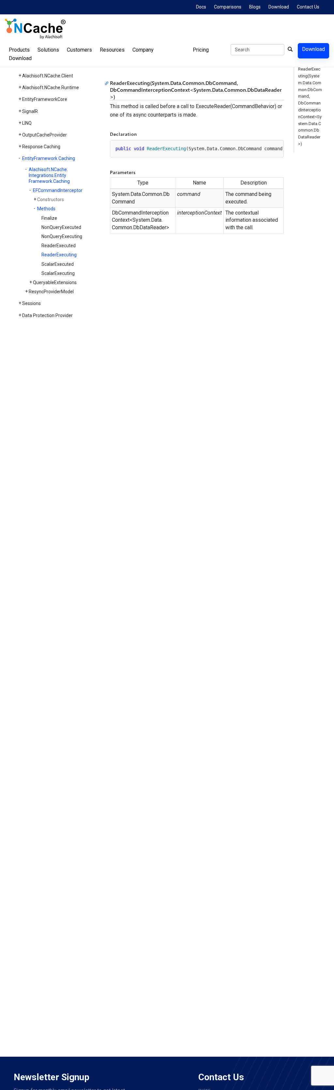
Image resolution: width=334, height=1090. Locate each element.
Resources (112, 50)
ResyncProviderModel (51, 291)
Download (278, 6)
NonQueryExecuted (61, 227)
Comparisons (227, 6)
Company (143, 50)
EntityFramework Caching (48, 158)
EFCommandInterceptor (58, 190)
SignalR (30, 111)
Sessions (31, 303)
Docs (201, 6)
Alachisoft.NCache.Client (47, 75)
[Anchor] (108, 83)
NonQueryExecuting (61, 236)
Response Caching (41, 146)
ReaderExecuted (58, 245)
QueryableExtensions (55, 282)
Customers (79, 50)
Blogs (255, 6)
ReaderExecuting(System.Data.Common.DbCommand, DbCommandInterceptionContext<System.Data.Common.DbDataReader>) (310, 106)
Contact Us (308, 6)
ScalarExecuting (58, 273)
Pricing (201, 50)
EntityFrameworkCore (44, 99)
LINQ (27, 123)
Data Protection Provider (47, 315)
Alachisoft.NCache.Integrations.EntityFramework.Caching (49, 175)
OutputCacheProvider (44, 134)
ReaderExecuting (59, 254)
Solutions (48, 50)
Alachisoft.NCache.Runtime (50, 87)
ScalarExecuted (57, 264)
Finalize (49, 218)
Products (19, 50)
